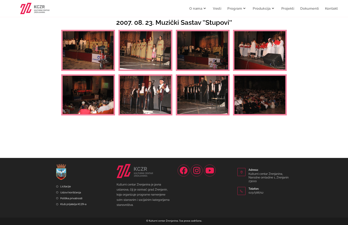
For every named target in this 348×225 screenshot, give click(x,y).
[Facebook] (184, 170)
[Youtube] (210, 170)
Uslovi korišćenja (70, 192)
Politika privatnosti (71, 198)
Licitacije (65, 186)
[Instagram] (197, 170)
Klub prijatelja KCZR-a (73, 204)
